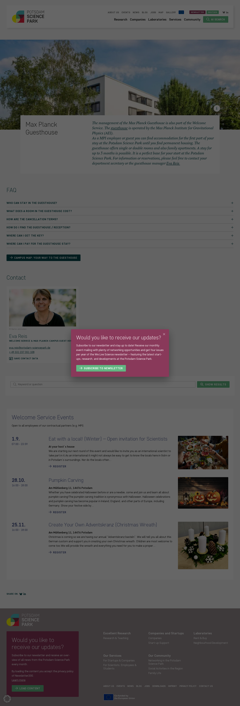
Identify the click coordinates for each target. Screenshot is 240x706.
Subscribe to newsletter (103, 368)
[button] (7, 699)
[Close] (164, 334)
